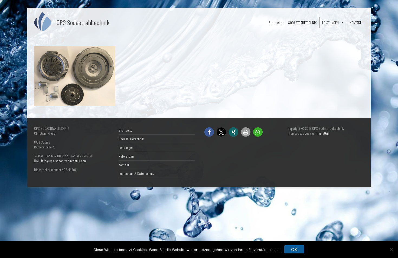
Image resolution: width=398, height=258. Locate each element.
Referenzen (126, 156)
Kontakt (124, 164)
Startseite (275, 22)
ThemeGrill (322, 133)
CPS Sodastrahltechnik (83, 22)
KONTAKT (355, 22)
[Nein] (391, 249)
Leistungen (126, 147)
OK (294, 249)
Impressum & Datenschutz (136, 173)
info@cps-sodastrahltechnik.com (64, 160)
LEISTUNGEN (330, 22)
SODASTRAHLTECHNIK (302, 22)
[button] (209, 132)
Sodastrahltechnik (131, 139)
